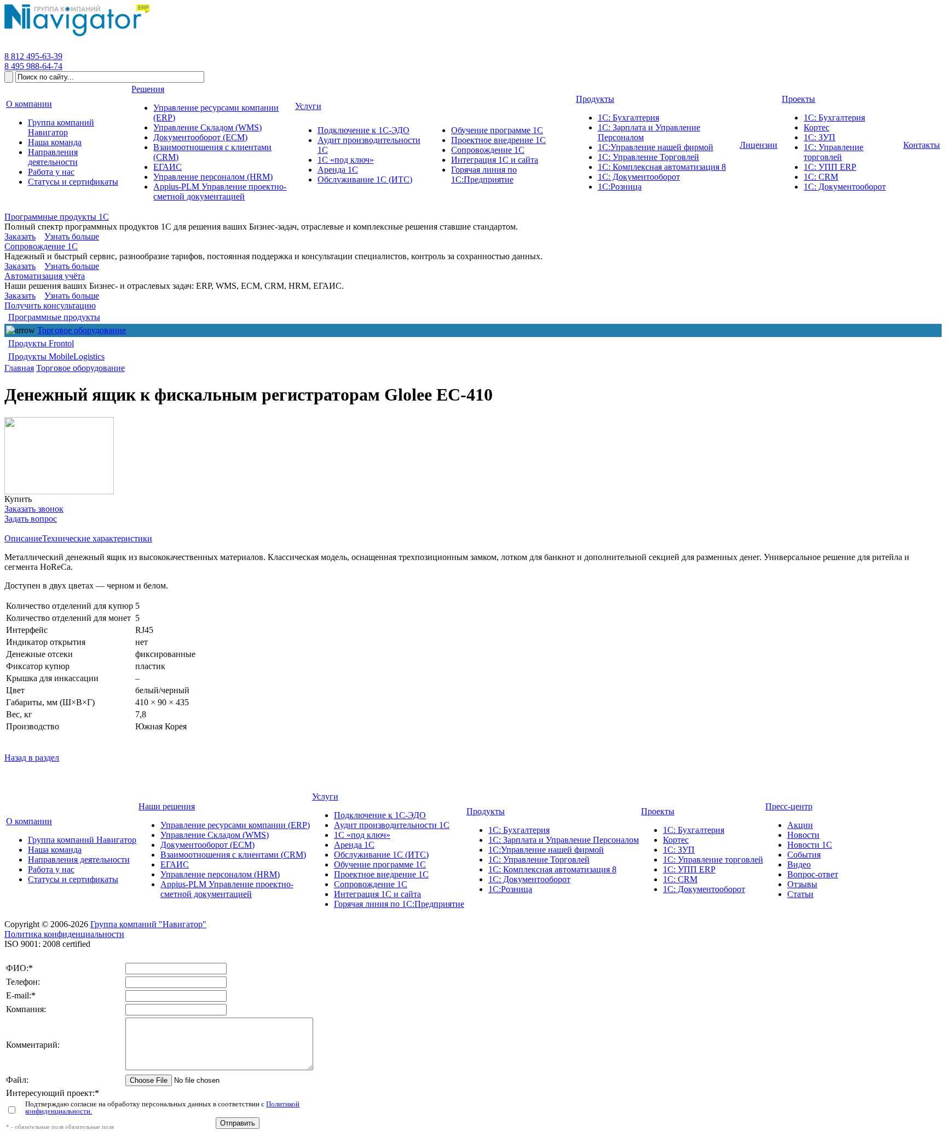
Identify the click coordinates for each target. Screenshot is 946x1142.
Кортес (676, 839)
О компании (29, 821)
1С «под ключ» (362, 835)
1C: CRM (680, 879)
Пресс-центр (788, 806)
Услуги (325, 796)
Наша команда (55, 849)
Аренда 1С (354, 844)
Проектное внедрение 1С (381, 874)
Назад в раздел (31, 757)
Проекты (657, 811)
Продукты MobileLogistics (56, 356)
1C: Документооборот (704, 889)
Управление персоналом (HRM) (220, 874)
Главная (19, 368)
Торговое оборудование (81, 330)
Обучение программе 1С (380, 864)
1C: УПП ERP (689, 869)
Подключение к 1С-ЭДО (380, 815)
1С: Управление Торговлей (539, 859)
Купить (18, 499)
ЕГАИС (174, 864)
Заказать (20, 236)
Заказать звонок (34, 508)
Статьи (800, 894)
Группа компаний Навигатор (82, 839)
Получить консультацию (50, 305)
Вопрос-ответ (812, 874)
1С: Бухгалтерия (519, 830)
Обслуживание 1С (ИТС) (381, 854)
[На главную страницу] (76, 36)
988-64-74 (33, 66)
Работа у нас (51, 869)
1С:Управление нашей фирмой (546, 849)
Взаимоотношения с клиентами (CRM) (233, 854)
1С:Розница (510, 889)
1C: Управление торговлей (713, 859)
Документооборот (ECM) (207, 844)
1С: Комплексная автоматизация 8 (552, 869)
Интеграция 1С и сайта (377, 894)
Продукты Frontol (41, 343)
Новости (803, 835)
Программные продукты (54, 317)
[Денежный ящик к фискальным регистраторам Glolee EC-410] (59, 455)
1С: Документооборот (529, 879)
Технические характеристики (97, 538)
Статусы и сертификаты (73, 879)
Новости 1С (809, 844)
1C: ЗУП (679, 849)
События (804, 854)
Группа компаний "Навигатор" (148, 924)
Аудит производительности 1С (391, 825)
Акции (800, 825)
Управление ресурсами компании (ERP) (235, 825)
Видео (799, 864)
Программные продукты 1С (56, 216)
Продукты (485, 811)
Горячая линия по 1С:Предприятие (399, 904)
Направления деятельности (79, 859)
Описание (23, 538)
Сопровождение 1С (41, 246)
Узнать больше (71, 236)
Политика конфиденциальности (64, 934)
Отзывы (802, 884)
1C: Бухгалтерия (693, 830)
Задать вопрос (30, 518)
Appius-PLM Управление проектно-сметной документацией (226, 889)
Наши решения (167, 806)
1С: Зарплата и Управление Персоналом (563, 839)
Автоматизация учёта (44, 276)
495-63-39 (33, 56)
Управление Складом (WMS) (214, 835)
